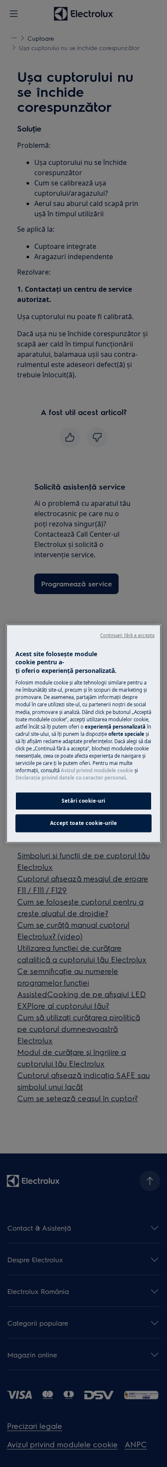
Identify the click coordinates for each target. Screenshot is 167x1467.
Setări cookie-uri (83, 801)
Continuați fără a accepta (127, 635)
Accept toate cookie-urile (83, 823)
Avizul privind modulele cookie (97, 770)
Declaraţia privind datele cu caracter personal (70, 777)
